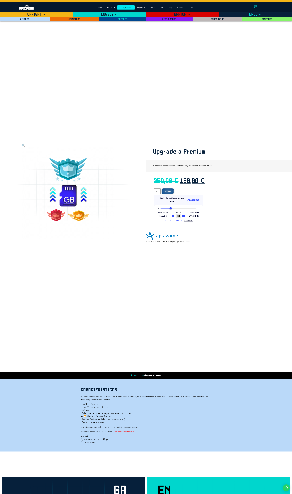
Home (99, 7)
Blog (170, 7)
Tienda (161, 7)
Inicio (133, 375)
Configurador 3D (126, 7)
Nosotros (180, 7)
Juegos (141, 375)
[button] (23, 145)
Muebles (109, 7)
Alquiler (140, 7)
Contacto (191, 7)
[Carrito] (255, 6)
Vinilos (152, 7)
